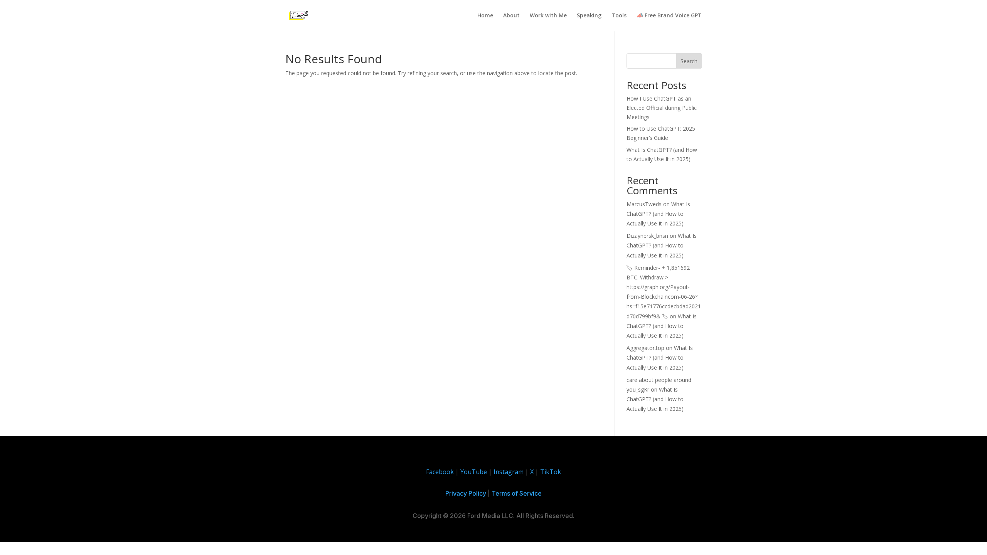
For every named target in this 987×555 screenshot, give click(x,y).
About (511, 16)
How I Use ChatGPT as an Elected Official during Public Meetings (662, 108)
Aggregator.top (645, 348)
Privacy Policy (465, 493)
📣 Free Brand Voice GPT (669, 16)
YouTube (473, 472)
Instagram (509, 472)
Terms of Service (517, 493)
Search (688, 61)
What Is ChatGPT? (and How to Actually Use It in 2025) (658, 213)
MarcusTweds (644, 204)
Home (485, 16)
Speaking (589, 16)
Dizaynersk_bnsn (647, 235)
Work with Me (548, 16)
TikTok (550, 472)
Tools (619, 16)
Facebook (440, 472)
